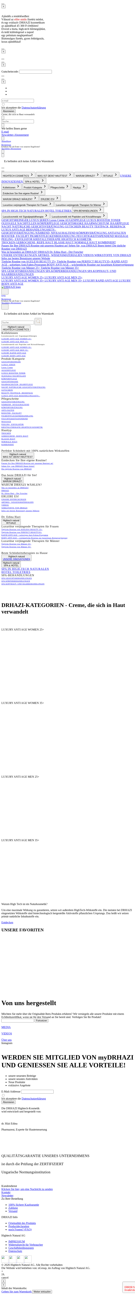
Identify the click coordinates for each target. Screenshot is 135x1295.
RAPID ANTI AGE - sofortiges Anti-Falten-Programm (24, 535)
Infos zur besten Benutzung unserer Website (25, 258)
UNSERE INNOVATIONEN (16, 559)
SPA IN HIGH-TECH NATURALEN (23, 210)
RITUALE (108, 176)
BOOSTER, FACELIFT (15, 236)
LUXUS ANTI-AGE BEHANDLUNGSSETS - (28, 229)
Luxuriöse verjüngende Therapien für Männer (79, 205)
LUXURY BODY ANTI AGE (13, 356)
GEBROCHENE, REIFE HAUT (35, 242)
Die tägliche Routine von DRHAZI (16, 469)
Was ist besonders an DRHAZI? (19, 251)
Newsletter (7, 1195)
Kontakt (5, 1192)
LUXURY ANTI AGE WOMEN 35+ (23, 280)
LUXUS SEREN (39, 220)
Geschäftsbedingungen (21, 1247)
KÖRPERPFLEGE (48, 223)
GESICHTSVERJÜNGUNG (18, 232)
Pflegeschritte (57, 187)
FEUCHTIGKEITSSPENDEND (95, 236)
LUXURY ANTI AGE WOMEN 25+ (23, 277)
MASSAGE (121, 236)
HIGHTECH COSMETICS (16, 176)
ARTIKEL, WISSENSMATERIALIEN (60, 255)
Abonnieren (8, 111)
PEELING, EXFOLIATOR (17, 239)
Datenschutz (15, 1251)
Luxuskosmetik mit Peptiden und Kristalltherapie (77, 216)
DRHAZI (44, 251)
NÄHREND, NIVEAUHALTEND (55, 232)
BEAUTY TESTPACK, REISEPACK (104, 226)
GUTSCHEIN (73, 226)
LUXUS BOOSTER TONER (103, 220)
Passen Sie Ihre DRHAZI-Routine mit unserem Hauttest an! (35, 245)
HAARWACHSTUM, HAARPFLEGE (106, 223)
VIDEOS (88, 255)
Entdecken (7, 922)
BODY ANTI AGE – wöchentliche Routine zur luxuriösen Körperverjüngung (90, 264)
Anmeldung (6, 141)
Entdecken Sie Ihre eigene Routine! (21, 193)
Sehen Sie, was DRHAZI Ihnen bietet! (90, 245)
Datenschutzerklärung (34, 107)
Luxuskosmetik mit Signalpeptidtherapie (23, 216)
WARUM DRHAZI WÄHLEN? (18, 199)
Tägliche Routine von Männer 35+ (60, 267)
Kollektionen (9, 187)
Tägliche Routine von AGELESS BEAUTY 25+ (29, 261)
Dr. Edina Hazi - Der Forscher (66, 251)
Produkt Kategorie (33, 187)
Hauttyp (77, 187)
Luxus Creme (57, 220)
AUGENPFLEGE (75, 220)
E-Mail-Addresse (11, 1091)
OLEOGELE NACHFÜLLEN (19, 223)
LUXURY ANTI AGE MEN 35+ (64, 280)
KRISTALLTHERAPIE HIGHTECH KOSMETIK (62, 239)
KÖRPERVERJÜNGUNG (92, 232)
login (3, 295)
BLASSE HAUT (64, 242)
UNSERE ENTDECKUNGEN (19, 255)
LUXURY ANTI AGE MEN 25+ (63, 277)
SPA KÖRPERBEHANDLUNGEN (66, 271)
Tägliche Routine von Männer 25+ (21, 267)
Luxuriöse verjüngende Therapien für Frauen (25, 205)
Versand (12, 1211)
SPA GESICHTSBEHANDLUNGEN (23, 271)
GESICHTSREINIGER (15, 220)
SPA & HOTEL (33, 181)
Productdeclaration (18, 1226)
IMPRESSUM (16, 1241)
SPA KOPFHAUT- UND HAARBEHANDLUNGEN (22, 584)
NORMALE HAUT (86, 242)
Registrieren (6, 145)
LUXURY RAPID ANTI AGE (101, 280)
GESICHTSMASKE (72, 223)
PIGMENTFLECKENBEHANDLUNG (53, 236)
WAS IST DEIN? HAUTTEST (52, 176)
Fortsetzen (41, 1020)
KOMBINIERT (107, 242)
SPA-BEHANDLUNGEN (85, 211)
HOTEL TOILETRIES (58, 210)
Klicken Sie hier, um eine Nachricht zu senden (27, 1189)
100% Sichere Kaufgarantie (23, 1204)
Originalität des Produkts (22, 1223)
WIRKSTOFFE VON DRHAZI (112, 255)
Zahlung (13, 1207)
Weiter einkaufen (42, 1291)
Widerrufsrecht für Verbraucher (25, 1244)
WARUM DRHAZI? (86, 176)
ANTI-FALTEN (117, 232)
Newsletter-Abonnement (15, 134)
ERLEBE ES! (48, 199)
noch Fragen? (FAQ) (20, 1229)
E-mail (5, 131)
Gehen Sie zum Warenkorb (16, 1291)
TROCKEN (8, 242)
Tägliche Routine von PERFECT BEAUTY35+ (84, 261)
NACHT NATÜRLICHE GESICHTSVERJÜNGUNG (33, 226)
